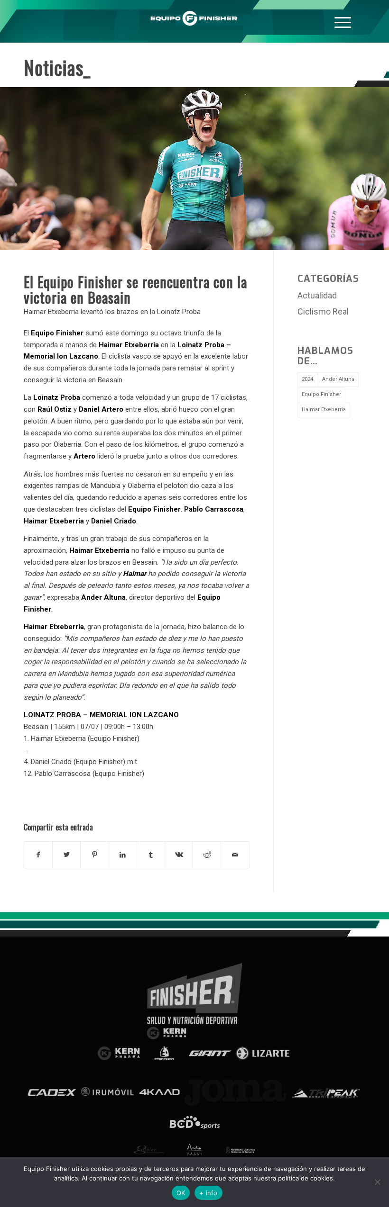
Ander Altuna (338, 379)
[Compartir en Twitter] (66, 855)
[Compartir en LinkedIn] (123, 855)
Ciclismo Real (323, 311)
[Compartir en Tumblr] (151, 855)
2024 (307, 379)
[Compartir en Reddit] (207, 855)
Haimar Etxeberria (324, 409)
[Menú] (342, 21)
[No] (377, 1182)
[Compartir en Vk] (179, 855)
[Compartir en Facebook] (38, 855)
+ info (208, 1193)
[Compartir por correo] (235, 855)
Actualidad (317, 295)
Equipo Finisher (321, 394)
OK (180, 1193)
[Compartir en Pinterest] (94, 855)
